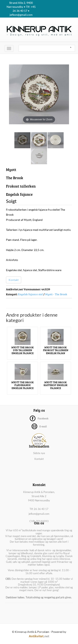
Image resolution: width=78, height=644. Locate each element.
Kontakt (14, 280)
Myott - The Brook (56, 294)
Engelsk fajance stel (30, 294)
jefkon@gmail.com (39, 513)
